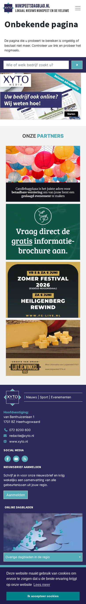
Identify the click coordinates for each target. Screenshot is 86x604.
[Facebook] (8, 459)
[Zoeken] (76, 65)
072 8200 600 (20, 430)
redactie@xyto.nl (21, 436)
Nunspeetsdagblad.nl (32, 6)
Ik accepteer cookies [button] (43, 596)
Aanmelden (15, 495)
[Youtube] (16, 459)
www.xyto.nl (18, 441)
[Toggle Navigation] (78, 8)
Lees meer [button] (42, 585)
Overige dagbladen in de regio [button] (28, 557)
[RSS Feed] (25, 459)
